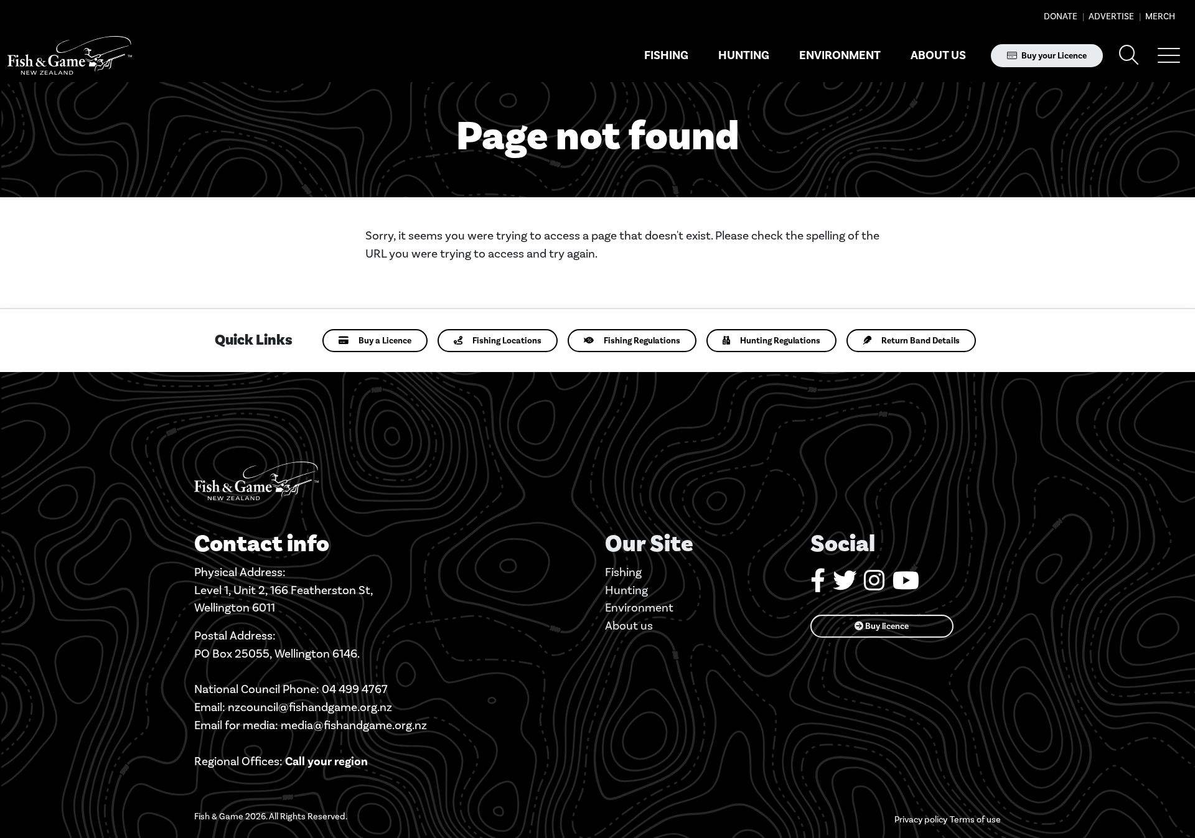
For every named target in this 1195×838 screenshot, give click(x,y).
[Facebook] (817, 585)
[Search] (1129, 55)
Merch (1159, 16)
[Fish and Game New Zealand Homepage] (69, 56)
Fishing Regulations (642, 340)
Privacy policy (920, 819)
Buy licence (886, 626)
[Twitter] (844, 585)
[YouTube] (906, 585)
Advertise (1110, 16)
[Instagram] (874, 585)
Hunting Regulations (780, 340)
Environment (840, 55)
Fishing (666, 55)
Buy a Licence (384, 340)
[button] (1169, 55)
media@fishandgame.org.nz (354, 725)
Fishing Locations (506, 340)
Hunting (743, 55)
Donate (1060, 16)
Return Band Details (920, 340)
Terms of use (975, 819)
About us (938, 55)
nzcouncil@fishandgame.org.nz (310, 707)
